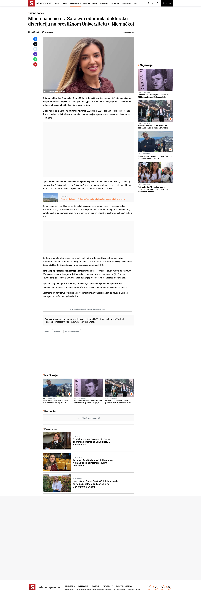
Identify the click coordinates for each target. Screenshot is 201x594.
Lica (42, 13)
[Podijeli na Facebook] (35, 39)
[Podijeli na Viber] (35, 54)
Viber (85, 321)
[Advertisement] (88, 149)
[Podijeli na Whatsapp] (35, 59)
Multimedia (115, 3)
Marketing (70, 586)
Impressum (83, 586)
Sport (94, 3)
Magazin (86, 3)
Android (90, 319)
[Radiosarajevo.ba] (44, 587)
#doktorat (57, 331)
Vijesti (57, 3)
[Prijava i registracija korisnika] (158, 3)
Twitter (119, 319)
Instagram (60, 321)
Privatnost (108, 586)
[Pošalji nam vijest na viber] (162, 587)
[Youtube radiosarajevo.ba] (168, 587)
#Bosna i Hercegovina (72, 331)
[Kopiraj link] (35, 64)
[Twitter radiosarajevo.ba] (155, 587)
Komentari (50, 411)
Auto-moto (104, 3)
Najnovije (146, 65)
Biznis (65, 3)
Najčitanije (51, 375)
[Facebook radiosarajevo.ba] (149, 587)
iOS (96, 319)
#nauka (47, 331)
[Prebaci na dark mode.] (148, 3)
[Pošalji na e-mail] (35, 49)
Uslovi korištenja (124, 586)
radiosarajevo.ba (85, 590)
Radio (136, 3)
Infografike (126, 3)
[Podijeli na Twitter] (35, 44)
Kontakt (95, 586)
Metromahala (75, 3)
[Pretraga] (153, 3)
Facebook (49, 321)
